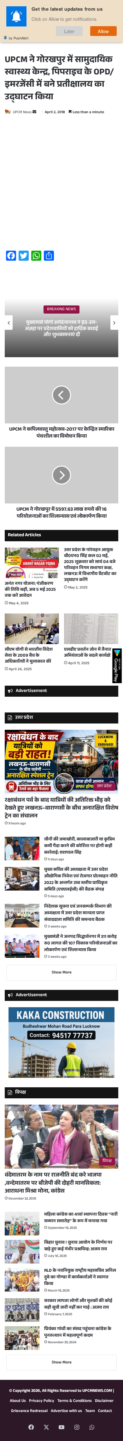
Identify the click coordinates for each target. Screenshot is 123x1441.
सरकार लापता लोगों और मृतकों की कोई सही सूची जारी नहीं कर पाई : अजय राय (78, 1305)
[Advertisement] (61, 184)
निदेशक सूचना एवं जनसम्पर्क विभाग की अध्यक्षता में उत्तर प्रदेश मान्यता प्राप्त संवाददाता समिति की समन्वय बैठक (78, 913)
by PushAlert (18, 37)
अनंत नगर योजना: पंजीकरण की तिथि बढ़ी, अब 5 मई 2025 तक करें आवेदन (30, 590)
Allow (103, 31)
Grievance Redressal (29, 1411)
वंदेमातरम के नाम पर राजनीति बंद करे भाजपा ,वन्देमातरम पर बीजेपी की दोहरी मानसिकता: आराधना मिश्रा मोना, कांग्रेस (53, 1183)
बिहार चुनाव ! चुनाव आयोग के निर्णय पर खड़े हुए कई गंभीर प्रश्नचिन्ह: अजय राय (78, 1246)
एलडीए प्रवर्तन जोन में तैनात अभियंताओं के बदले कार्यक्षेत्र (88, 653)
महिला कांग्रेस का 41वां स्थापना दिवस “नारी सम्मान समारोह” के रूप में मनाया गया (81, 1218)
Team (90, 1411)
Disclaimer (104, 1401)
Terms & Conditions (74, 1401)
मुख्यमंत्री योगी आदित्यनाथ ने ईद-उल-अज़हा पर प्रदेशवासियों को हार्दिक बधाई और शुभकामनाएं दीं (61, 329)
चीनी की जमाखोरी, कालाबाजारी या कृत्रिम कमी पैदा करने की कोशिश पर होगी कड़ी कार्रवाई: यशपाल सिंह (79, 846)
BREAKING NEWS (61, 309)
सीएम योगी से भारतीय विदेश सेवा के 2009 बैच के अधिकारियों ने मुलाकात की (29, 656)
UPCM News (22, 112)
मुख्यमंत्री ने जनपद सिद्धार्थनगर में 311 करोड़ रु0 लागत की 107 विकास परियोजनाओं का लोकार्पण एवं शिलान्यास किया (80, 943)
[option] (61, 322)
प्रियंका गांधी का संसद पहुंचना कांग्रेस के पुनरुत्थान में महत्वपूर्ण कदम (77, 1333)
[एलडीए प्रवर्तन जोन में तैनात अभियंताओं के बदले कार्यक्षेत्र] (91, 628)
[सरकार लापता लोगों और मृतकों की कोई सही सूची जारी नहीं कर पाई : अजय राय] (22, 1310)
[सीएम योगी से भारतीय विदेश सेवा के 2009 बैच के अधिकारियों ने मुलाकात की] (32, 628)
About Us (18, 1401)
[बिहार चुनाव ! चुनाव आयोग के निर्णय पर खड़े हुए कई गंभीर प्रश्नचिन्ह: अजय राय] (22, 1252)
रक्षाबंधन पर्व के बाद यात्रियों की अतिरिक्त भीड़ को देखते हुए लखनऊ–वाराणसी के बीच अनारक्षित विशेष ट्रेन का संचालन (61, 808)
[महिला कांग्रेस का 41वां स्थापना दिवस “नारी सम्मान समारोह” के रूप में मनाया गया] (22, 1223)
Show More (62, 972)
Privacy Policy (41, 1401)
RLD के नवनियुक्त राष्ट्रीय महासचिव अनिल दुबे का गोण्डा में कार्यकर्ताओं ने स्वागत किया (80, 1277)
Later (69, 31)
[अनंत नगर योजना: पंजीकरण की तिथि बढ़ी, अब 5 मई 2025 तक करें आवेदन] (32, 563)
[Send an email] (34, 112)
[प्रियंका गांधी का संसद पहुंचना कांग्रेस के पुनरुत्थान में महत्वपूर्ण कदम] (22, 1338)
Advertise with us (66, 1411)
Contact (105, 1411)
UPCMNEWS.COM (97, 1391)
